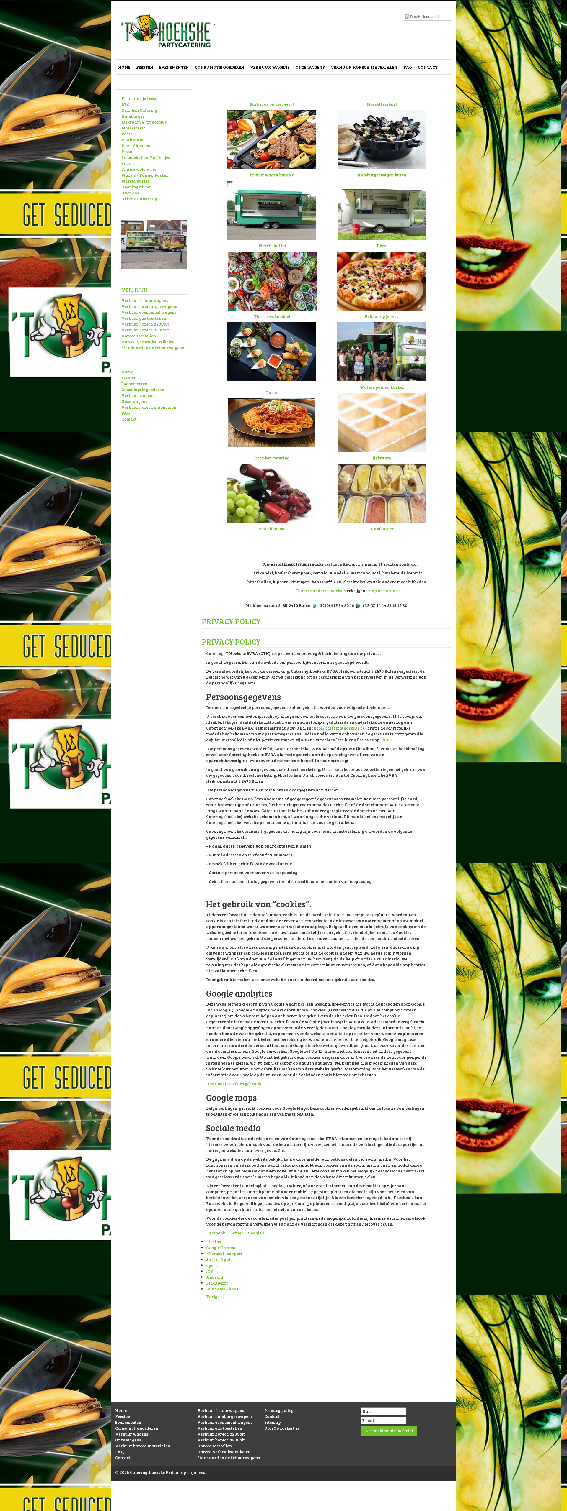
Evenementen (174, 67)
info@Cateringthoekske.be (338, 728)
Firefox (213, 1241)
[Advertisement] (283, 1360)
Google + (256, 1233)
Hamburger (132, 116)
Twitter (236, 1233)
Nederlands (430, 16)
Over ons (130, 193)
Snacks (128, 163)
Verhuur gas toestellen (143, 318)
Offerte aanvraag (139, 198)
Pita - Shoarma (136, 145)
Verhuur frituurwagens (144, 300)
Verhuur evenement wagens (149, 312)
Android (214, 1277)
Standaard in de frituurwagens (152, 347)
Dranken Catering (139, 110)
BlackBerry (217, 1283)
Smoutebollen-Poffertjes (145, 157)
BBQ (125, 104)
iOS (209, 1271)
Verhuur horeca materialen (364, 67)
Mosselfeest (133, 128)
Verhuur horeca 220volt (145, 324)
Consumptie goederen (219, 67)
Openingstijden (136, 187)
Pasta (127, 134)
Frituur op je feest (139, 98)
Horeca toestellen (138, 336)
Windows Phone (222, 1289)
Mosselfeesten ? (382, 104)
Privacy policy (279, 1410)
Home (124, 67)
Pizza (126, 151)
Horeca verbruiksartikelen (148, 341)
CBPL (386, 740)
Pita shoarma (272, 528)
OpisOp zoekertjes (282, 1428)
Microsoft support (224, 1253)
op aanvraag (385, 590)
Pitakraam (132, 139)
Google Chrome (221, 1247)
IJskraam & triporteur (144, 122)
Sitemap (272, 1422)
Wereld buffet (135, 181)
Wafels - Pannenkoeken (145, 175)
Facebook (215, 1233)
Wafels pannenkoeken (382, 387)
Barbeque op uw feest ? (272, 104)
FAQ (407, 67)
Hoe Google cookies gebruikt (233, 1083)
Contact (428, 67)
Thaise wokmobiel (139, 169)
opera (212, 1265)
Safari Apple (219, 1259)
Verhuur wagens (270, 67)
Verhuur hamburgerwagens (149, 306)
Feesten (144, 67)
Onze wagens (310, 67)
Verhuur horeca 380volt (145, 330)
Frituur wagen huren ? (272, 175)
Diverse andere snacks (319, 590)
